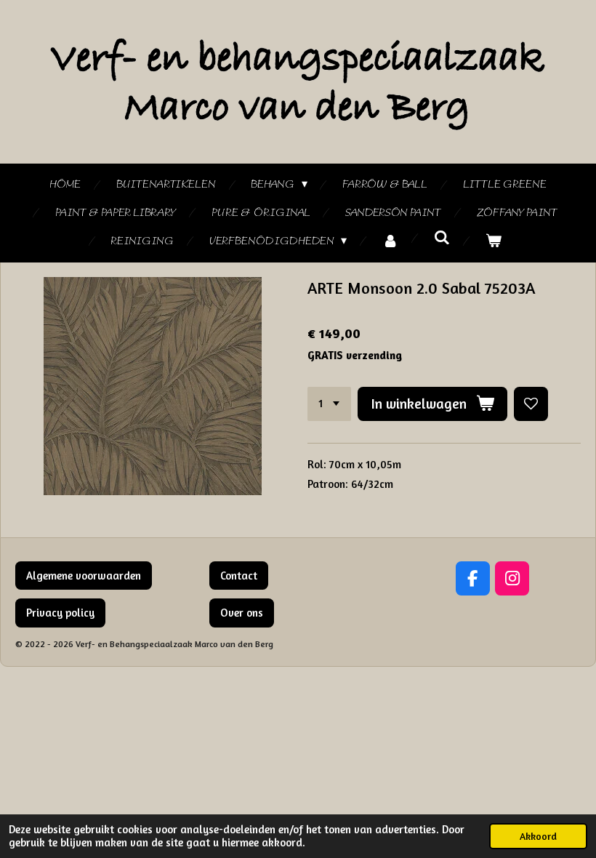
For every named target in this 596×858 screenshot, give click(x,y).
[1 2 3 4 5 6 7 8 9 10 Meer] (329, 404)
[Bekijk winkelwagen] (493, 242)
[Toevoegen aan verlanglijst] (531, 404)
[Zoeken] (441, 238)
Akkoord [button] (538, 836)
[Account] (390, 242)
